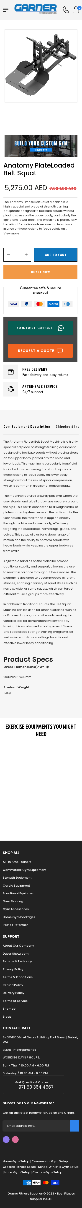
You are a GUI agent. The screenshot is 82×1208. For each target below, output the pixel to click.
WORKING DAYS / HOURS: (21, 1057)
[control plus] (27, 255)
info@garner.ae (24, 1050)
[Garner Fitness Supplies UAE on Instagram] (15, 1139)
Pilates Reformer (15, 925)
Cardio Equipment (16, 885)
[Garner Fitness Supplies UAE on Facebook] (6, 1139)
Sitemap (9, 1008)
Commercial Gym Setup (49, 1161)
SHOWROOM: (12, 1037)
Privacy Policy (13, 969)
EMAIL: (7, 1050)
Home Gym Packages (19, 917)
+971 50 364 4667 (34, 1087)
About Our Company (18, 945)
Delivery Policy (13, 993)
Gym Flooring (13, 901)
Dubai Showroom (15, 953)
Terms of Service (15, 1001)
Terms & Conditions (18, 977)
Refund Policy (13, 985)
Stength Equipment (17, 877)
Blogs (7, 1016)
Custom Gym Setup (47, 1172)
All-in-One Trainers (17, 862)
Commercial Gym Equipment (24, 870)
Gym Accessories (16, 909)
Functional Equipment (19, 893)
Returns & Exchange (17, 961)
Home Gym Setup (16, 1161)
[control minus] (6, 255)
